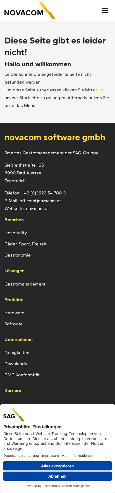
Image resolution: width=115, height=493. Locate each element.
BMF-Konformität (22, 374)
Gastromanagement (24, 284)
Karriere (12, 390)
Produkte (13, 299)
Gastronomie (17, 255)
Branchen (14, 219)
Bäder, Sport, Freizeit (25, 243)
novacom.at (37, 208)
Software (13, 323)
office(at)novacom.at (40, 200)
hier (99, 89)
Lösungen (14, 270)
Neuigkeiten (16, 352)
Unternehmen (18, 339)
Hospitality (15, 232)
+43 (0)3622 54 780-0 (43, 193)
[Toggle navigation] (105, 10)
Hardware (14, 312)
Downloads (15, 363)
